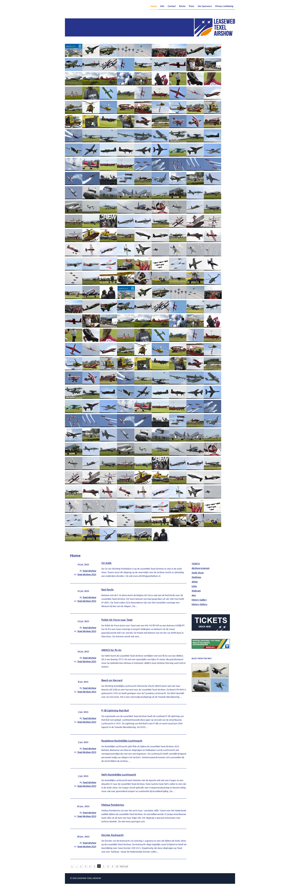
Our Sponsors (205, 6)
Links (194, 586)
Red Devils (107, 589)
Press (191, 6)
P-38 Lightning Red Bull (115, 710)
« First (72, 866)
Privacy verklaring (224, 6)
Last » (126, 866)
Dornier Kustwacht (112, 835)
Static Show (198, 573)
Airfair (195, 582)
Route (182, 6)
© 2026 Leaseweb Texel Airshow (85, 878)
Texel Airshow (89, 571)
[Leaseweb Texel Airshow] (150, 35)
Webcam (196, 591)
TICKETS (196, 564)
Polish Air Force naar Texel (116, 620)
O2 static (106, 563)
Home (154, 6)
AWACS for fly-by (111, 650)
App (194, 595)
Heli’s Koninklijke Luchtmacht (118, 774)
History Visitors (199, 604)
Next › (121, 866)
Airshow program (200, 568)
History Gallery (199, 600)
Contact (172, 6)
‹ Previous (76, 866)
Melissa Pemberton (112, 805)
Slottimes (196, 577)
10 (117, 866)
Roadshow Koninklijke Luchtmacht (121, 741)
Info (162, 6)
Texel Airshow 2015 (86, 574)
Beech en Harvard (111, 680)
